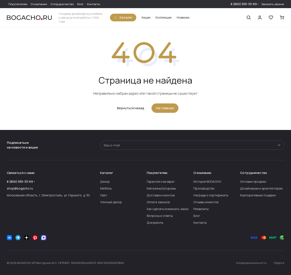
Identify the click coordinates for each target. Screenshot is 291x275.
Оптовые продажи (253, 181)
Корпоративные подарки (258, 195)
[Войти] (260, 17)
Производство (204, 188)
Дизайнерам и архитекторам (261, 188)
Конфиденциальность (251, 263)
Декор (105, 181)
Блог (196, 216)
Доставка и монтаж (161, 195)
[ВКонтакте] (9, 237)
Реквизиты (201, 209)
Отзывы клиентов (205, 202)
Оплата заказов (158, 202)
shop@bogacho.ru (20, 188)
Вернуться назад (130, 108)
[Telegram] (18, 237)
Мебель (106, 188)
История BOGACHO (207, 181)
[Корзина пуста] (282, 17)
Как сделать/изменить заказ (168, 209)
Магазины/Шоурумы (161, 188)
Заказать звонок (272, 4)
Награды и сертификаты (210, 195)
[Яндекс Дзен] (26, 237)
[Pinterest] (35, 237)
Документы (155, 223)
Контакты (200, 223)
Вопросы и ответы (160, 216)
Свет (103, 195)
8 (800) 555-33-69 (244, 4)
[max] (43, 237)
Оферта (278, 263)
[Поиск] (248, 17)
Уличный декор (111, 202)
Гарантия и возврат (161, 181)
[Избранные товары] (271, 17)
